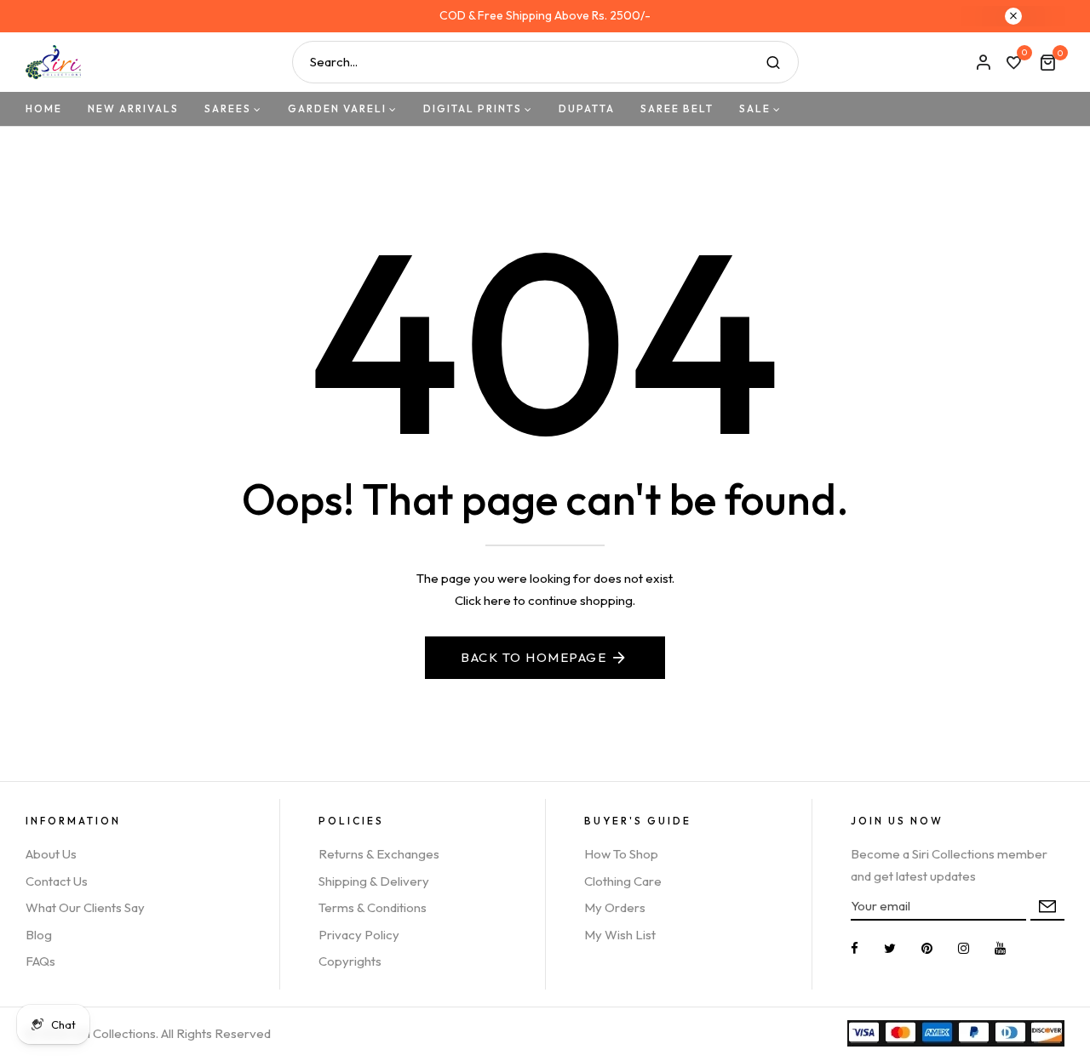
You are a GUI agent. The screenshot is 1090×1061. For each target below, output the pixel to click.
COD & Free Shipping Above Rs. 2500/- (545, 15)
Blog (39, 935)
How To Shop (621, 854)
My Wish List (620, 935)
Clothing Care (623, 881)
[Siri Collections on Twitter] (890, 948)
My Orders (614, 907)
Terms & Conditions (372, 907)
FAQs (40, 961)
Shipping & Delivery (373, 881)
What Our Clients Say (85, 907)
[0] (1013, 63)
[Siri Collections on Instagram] (963, 948)
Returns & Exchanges (378, 854)
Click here (483, 600)
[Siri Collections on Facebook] (854, 948)
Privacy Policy (358, 935)
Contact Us (57, 881)
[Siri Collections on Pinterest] (926, 948)
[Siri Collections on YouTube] (1000, 948)
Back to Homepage (533, 657)
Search (773, 62)
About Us (51, 854)
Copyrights (350, 961)
